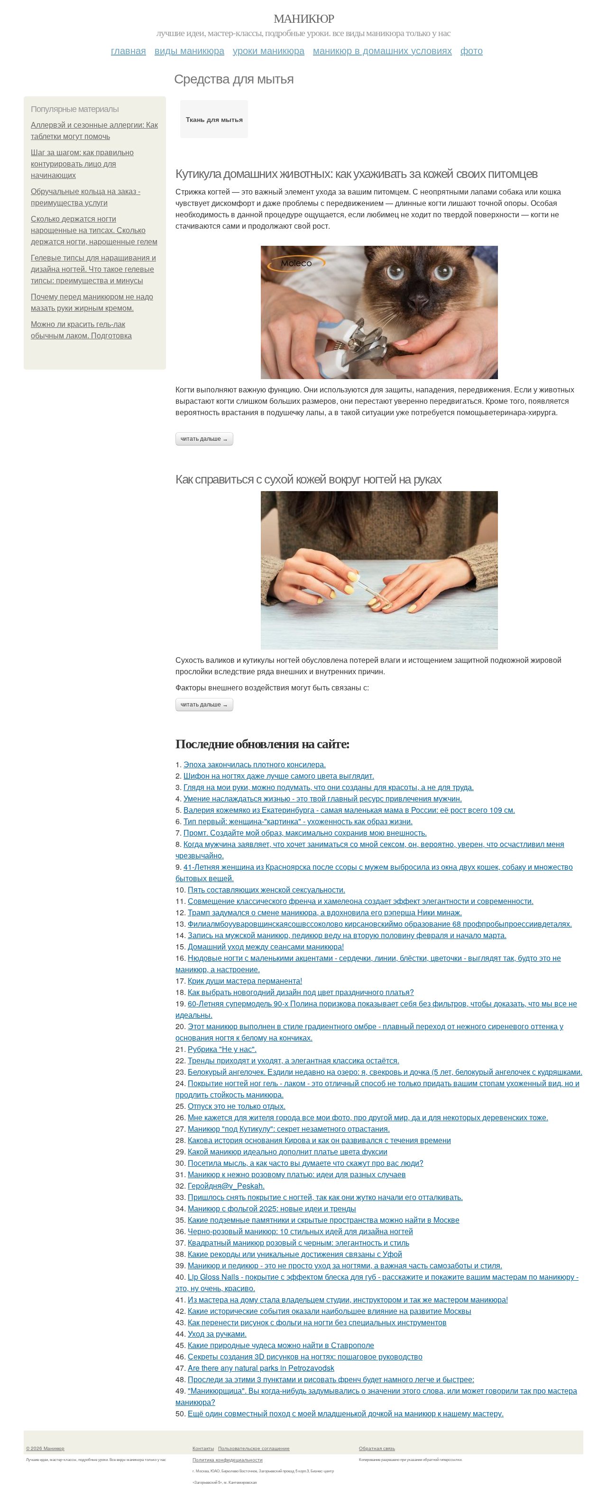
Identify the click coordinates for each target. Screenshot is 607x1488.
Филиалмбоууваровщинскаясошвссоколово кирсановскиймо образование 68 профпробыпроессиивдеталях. (380, 923)
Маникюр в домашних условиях (382, 50)
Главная (128, 50)
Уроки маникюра (268, 50)
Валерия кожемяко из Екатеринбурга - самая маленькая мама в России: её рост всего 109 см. (349, 809)
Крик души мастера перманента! (245, 980)
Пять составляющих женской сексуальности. (266, 889)
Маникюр (304, 18)
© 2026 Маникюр (45, 1448)
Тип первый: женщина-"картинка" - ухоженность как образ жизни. (298, 821)
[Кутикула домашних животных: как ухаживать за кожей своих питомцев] (379, 312)
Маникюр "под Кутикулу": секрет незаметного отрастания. (289, 1128)
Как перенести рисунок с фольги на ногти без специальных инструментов (317, 1322)
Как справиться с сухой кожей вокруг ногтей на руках (308, 479)
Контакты (203, 1448)
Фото (471, 50)
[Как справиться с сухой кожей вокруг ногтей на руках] (379, 570)
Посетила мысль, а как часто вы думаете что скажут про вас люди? (305, 1162)
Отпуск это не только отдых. (236, 1105)
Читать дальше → (204, 439)
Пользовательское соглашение (254, 1448)
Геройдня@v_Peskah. (226, 1185)
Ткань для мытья (214, 119)
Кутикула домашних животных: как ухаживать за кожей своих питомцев (356, 174)
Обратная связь (377, 1448)
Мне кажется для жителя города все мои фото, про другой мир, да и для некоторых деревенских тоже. (368, 1117)
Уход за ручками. (217, 1333)
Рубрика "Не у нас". (222, 1048)
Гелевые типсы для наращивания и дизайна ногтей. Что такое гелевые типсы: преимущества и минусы (93, 269)
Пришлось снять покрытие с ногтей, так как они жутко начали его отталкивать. (325, 1196)
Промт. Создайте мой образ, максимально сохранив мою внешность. (305, 832)
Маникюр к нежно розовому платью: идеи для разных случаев (297, 1174)
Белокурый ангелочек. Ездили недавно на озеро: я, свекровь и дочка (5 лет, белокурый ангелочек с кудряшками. (385, 1071)
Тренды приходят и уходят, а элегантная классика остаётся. (293, 1060)
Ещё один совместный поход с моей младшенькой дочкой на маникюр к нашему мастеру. (346, 1413)
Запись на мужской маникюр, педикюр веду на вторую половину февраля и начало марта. (347, 935)
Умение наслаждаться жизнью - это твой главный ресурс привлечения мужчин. (323, 798)
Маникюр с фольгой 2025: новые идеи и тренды (272, 1208)
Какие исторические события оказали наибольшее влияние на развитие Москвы (329, 1310)
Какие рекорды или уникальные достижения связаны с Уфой (295, 1253)
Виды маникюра (189, 50)
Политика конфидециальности (228, 1459)
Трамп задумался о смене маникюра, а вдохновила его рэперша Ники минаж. (325, 912)
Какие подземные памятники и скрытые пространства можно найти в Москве (324, 1219)
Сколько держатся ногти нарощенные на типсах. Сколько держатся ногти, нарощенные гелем (94, 230)
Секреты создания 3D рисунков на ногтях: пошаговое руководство (305, 1356)
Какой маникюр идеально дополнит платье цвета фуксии (287, 1151)
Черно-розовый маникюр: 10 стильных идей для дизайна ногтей (300, 1231)
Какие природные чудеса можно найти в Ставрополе (281, 1344)
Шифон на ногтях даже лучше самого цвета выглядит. (279, 775)
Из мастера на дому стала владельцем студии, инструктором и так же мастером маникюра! (348, 1299)
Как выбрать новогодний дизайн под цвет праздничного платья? (301, 991)
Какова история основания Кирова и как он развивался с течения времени (319, 1140)
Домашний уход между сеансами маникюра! (266, 946)
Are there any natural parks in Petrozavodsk (261, 1367)
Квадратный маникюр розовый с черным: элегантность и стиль (298, 1242)
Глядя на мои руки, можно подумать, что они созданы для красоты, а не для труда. (329, 786)
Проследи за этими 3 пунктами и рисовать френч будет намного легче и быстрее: (331, 1379)
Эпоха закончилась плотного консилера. (255, 764)
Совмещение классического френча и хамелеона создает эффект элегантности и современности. (360, 900)
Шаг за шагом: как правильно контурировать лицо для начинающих (82, 164)
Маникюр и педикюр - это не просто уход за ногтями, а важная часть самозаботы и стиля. (345, 1265)
